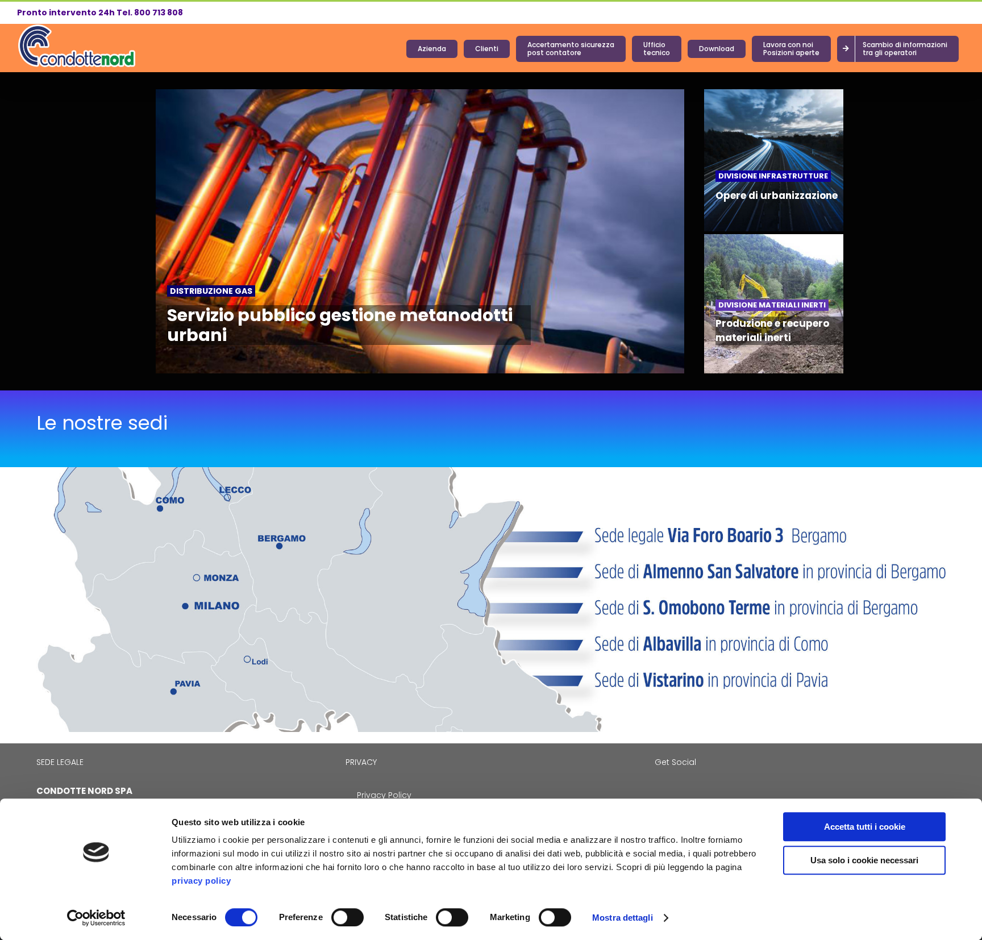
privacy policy (201, 880)
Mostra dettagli (622, 917)
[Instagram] (673, 791)
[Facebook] (658, 791)
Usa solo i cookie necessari (864, 860)
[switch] (347, 917)
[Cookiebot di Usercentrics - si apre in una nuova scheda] (96, 917)
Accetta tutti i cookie (864, 826)
